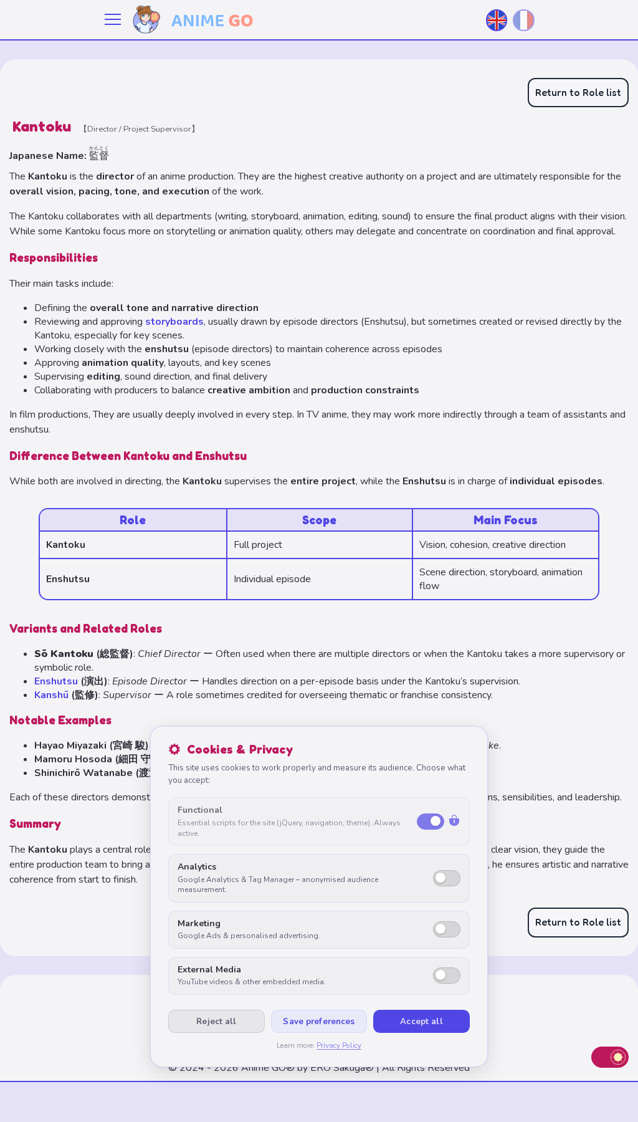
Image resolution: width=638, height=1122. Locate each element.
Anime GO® (268, 1068)
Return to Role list (578, 92)
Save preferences (319, 1021)
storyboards (174, 321)
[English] (497, 20)
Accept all (421, 1021)
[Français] (524, 20)
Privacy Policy (339, 1045)
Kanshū (51, 695)
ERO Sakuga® (342, 1068)
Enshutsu (56, 681)
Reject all (216, 1021)
